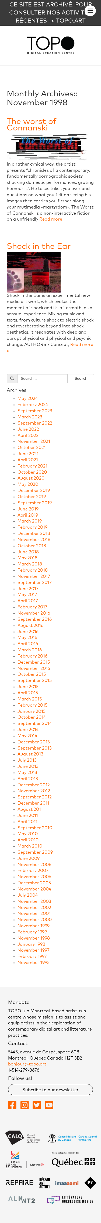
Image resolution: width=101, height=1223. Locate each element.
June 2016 (28, 632)
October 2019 (32, 497)
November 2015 (34, 668)
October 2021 (32, 448)
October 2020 (32, 472)
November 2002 (34, 908)
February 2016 (32, 656)
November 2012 (34, 791)
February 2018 (33, 570)
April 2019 (28, 515)
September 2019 (35, 503)
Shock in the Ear (39, 246)
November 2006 (34, 877)
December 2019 (34, 490)
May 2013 (27, 773)
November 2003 (34, 901)
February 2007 (33, 870)
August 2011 (30, 809)
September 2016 (35, 619)
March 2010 (30, 846)
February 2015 (32, 705)
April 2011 (27, 822)
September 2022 (35, 423)
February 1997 (32, 956)
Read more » (52, 219)
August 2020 (31, 478)
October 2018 (32, 546)
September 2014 (35, 723)
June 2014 (28, 730)
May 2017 (27, 595)
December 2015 (34, 662)
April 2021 (28, 460)
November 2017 (34, 576)
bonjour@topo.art (27, 1064)
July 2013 (27, 760)
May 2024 (28, 398)
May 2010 (28, 834)
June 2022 (28, 429)
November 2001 (34, 913)
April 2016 (28, 644)
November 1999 (34, 926)
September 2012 (35, 797)
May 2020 (28, 484)
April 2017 (28, 601)
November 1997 (34, 950)
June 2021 (28, 454)
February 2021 (32, 466)
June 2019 (28, 509)
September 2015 (35, 680)
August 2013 (30, 754)
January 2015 (32, 711)
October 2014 (32, 717)
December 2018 (34, 533)
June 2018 (28, 552)
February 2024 (33, 405)
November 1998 (34, 938)
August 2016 (30, 625)
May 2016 (27, 638)
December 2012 (34, 785)
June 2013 (28, 766)
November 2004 (34, 889)
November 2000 (35, 920)
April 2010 (28, 840)
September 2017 (35, 583)
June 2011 (28, 815)
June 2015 (28, 687)
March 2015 (30, 699)
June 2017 (28, 589)
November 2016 (34, 613)
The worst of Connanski (32, 125)
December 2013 (34, 742)
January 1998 (31, 944)
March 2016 (30, 650)
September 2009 (35, 852)
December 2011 (33, 803)
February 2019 (32, 527)
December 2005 (34, 883)
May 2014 (27, 736)
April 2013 (28, 779)
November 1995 (34, 963)
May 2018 (27, 558)
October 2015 (32, 674)
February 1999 (32, 932)
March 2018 (30, 564)
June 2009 (29, 858)
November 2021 (34, 441)
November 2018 (34, 540)
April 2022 (28, 435)
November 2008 (34, 865)
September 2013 (35, 748)
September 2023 (35, 411)
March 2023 (30, 417)
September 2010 (35, 828)
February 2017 (32, 607)
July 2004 (28, 895)
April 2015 (28, 693)
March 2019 (30, 521)
